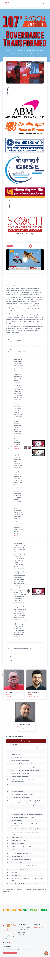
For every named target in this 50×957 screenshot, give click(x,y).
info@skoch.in (21, 932)
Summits (20, 54)
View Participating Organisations (14, 736)
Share (10, 246)
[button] (9, 72)
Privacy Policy (37, 929)
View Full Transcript (16, 447)
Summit (26, 13)
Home (13, 54)
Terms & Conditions (38, 927)
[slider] (19, 268)
